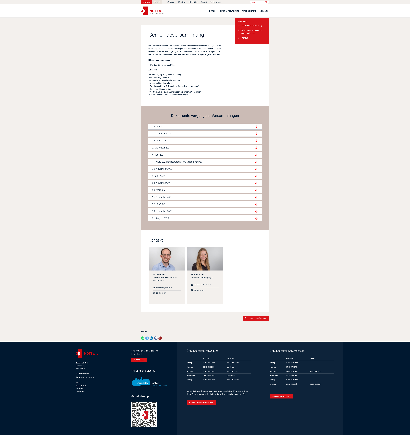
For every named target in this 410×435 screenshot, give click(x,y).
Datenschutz (80, 392)
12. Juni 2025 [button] (159, 140)
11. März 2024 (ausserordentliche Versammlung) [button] (177, 161)
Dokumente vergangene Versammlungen (251, 31)
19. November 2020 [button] (162, 211)
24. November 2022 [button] (162, 183)
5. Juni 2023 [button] (158, 176)
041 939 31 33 (199, 290)
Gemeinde (146, 2)
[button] (142, 338)
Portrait (211, 11)
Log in (205, 2)
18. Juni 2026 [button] (159, 126)
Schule (157, 2)
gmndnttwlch (86, 377)
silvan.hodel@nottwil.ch (164, 288)
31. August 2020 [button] (160, 218)
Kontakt (263, 11)
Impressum (79, 389)
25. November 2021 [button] (162, 197)
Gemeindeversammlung (252, 25)
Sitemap (78, 383)
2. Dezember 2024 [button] (161, 147)
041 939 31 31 (84, 373)
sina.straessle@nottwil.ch (202, 285)
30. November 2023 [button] (162, 168)
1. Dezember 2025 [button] (161, 133)
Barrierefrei (216, 2)
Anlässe (183, 2)
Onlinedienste (249, 11)
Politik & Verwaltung (228, 11)
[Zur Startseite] (152, 11)
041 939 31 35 (161, 293)
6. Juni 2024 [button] (158, 154)
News (172, 2)
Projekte (194, 2)
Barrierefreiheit (81, 386)
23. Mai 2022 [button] (158, 190)
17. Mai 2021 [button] (158, 204)
